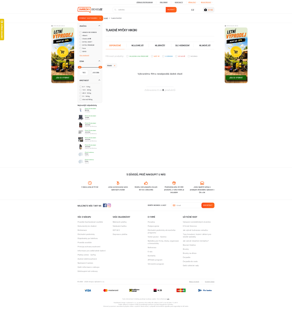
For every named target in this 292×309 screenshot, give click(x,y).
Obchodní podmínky (86, 234)
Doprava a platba (120, 234)
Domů (106, 18)
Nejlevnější (138, 45)
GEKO (84, 51)
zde (168, 299)
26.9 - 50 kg (86, 93)
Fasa (84, 48)
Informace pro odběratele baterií (92, 251)
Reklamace (82, 230)
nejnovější (205, 45)
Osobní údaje (209, 282)
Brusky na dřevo (190, 253)
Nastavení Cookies (85, 263)
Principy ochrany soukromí (89, 246)
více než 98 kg (87, 99)
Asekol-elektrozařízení (87, 259)
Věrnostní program (144, 2)
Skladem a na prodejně (138, 56)
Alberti (84, 35)
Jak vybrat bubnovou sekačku (195, 230)
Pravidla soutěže (85, 242)
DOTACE (116, 230)
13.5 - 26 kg (86, 90)
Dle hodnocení (182, 45)
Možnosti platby (120, 222)
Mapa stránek (194, 282)
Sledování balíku (120, 226)
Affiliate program (155, 260)
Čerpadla (186, 257)
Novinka (194, 56)
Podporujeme (153, 226)
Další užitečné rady (191, 265)
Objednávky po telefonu (88, 238)
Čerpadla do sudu (190, 261)
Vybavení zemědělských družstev (197, 222)
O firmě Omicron (190, 226)
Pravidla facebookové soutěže (90, 222)
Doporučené (115, 45)
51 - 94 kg (86, 96)
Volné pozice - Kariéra (157, 237)
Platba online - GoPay (87, 255)
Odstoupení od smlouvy (88, 271)
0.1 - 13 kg (86, 87)
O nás (150, 252)
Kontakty (179, 2)
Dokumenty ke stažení (87, 226)
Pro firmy (164, 2)
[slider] (79, 67)
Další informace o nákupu (88, 267)
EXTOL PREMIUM (88, 45)
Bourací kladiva (189, 245)
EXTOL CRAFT (87, 42)
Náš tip (157, 56)
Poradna (151, 222)
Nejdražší (160, 45)
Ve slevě (181, 56)
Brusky (186, 249)
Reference (152, 247)
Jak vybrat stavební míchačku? (196, 241)
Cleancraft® (86, 39)
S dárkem (169, 56)
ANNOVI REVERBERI (89, 32)
